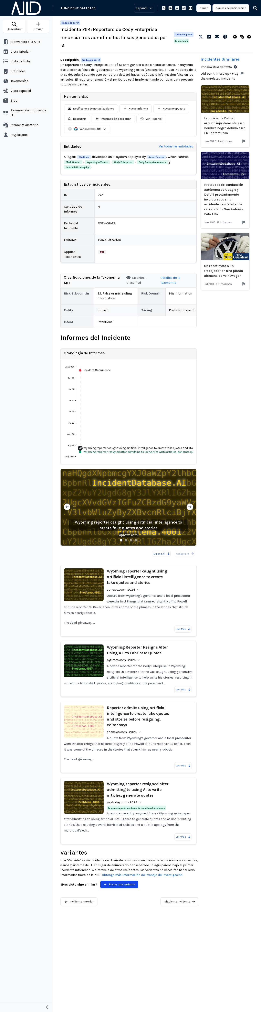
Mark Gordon (73, 162)
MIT (102, 252)
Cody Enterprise (123, 162)
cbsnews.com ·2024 (122, 732)
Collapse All (182, 553)
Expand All (159, 553)
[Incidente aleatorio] (243, 37)
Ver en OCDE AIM (90, 129)
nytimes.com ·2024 (121, 660)
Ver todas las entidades (176, 146)
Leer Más (181, 629)
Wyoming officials (97, 162)
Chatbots (84, 157)
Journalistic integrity (77, 167)
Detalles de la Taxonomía (170, 280)
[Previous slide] (67, 507)
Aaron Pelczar (156, 157)
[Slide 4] (136, 540)
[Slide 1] (121, 540)
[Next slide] (190, 507)
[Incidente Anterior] (236, 37)
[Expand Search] (252, 8)
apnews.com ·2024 (121, 589)
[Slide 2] (126, 540)
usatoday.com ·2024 (122, 802)
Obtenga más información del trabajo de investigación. (142, 875)
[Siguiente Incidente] (250, 37)
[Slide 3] (131, 540)
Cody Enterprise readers (152, 162)
